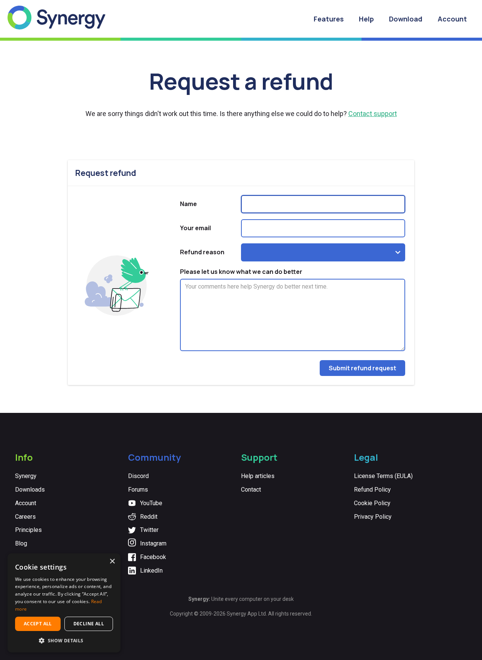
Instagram (153, 543)
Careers (25, 516)
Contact (251, 489)
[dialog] (64, 602)
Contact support (372, 114)
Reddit (148, 516)
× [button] (112, 561)
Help (366, 18)
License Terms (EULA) (383, 476)
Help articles (258, 476)
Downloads (30, 489)
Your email (195, 228)
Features (329, 18)
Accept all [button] (38, 623)
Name (188, 204)
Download (406, 18)
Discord (138, 476)
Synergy (26, 476)
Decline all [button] (88, 623)
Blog (21, 543)
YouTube (151, 503)
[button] (64, 640)
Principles (28, 529)
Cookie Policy (372, 503)
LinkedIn (151, 570)
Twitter (149, 529)
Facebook (153, 557)
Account (452, 18)
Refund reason (202, 252)
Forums (138, 489)
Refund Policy (372, 489)
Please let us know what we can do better (241, 271)
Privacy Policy (373, 516)
